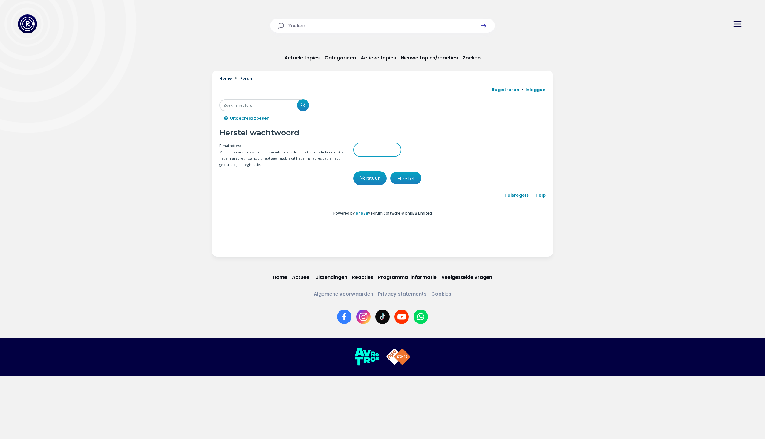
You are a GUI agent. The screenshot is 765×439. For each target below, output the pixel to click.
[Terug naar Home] (27, 23)
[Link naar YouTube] (401, 317)
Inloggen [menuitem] (535, 90)
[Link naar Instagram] (363, 317)
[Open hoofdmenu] (737, 23)
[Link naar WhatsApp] (421, 317)
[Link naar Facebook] (344, 317)
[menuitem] (516, 195)
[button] (483, 26)
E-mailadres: (230, 145)
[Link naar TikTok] (382, 317)
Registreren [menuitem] (505, 90)
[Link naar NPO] (398, 356)
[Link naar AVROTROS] (366, 357)
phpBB (362, 213)
